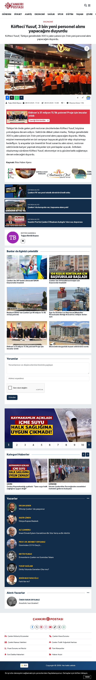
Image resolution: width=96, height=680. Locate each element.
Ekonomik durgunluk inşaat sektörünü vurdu (69, 347)
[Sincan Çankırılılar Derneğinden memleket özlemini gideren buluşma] (69, 471)
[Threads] (59, 627)
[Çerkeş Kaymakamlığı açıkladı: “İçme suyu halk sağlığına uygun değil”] (27, 471)
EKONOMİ (40, 14)
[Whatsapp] (64, 627)
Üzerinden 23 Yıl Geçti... (30, 545)
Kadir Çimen (25, 518)
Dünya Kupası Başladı (28, 521)
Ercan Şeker (25, 506)
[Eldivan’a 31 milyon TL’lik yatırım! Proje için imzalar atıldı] (27, 333)
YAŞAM (79, 14)
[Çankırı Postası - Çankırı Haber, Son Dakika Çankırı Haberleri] (14, 5)
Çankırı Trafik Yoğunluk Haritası (64, 642)
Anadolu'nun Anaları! (28, 603)
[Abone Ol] (88, 98)
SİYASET (18, 14)
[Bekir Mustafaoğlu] (12, 580)
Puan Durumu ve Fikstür (17, 648)
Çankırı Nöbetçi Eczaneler (18, 636)
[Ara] (85, 5)
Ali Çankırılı (25, 530)
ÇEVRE (89, 14)
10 (82, 445)
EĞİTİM (69, 14)
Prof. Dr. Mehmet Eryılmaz (32, 542)
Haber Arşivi (57, 654)
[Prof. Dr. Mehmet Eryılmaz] (12, 544)
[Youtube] (50, 627)
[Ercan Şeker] (12, 507)
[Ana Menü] (89, 5)
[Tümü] (88, 499)
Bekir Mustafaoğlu (28, 578)
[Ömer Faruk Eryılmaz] (12, 601)
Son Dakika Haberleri (15, 654)
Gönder (12, 397)
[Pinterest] (41, 627)
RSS (25, 665)
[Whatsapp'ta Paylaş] (16, 98)
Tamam (87, 677)
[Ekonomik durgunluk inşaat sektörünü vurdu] (69, 333)
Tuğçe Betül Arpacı (15, 103)
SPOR (60, 14)
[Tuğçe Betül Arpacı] (13, 237)
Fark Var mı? (24, 582)
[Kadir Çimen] (12, 519)
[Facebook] (32, 627)
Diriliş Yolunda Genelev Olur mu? (34, 569)
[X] (37, 627)
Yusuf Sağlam (26, 566)
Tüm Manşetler (58, 648)
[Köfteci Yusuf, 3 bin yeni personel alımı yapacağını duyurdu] (48, 69)
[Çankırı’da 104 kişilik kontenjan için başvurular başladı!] (69, 267)
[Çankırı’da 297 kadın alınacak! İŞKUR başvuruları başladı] (27, 267)
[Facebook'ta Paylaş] (7, 98)
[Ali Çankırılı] (12, 531)
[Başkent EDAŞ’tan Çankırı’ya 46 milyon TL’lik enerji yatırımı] (27, 299)
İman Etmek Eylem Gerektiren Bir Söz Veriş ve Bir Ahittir (44, 533)
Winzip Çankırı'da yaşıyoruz (32, 509)
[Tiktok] (55, 627)
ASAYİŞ (28, 14)
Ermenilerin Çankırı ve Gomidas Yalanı (36, 557)
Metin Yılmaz (25, 554)
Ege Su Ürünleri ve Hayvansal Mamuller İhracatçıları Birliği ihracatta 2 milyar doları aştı (68, 315)
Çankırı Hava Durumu (60, 636)
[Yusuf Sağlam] (12, 568)
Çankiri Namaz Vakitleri (17, 642)
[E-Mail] (23, 241)
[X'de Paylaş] (12, 98)
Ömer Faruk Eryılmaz (29, 600)
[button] (83, 455)
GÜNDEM (6, 14)
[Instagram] (46, 627)
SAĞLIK (51, 14)
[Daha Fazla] (21, 98)
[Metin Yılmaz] (12, 556)
